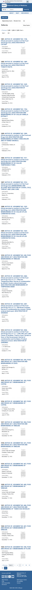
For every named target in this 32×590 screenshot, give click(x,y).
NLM (11, 588)
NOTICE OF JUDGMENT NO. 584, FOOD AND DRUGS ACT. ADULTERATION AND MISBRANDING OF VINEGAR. (16, 424)
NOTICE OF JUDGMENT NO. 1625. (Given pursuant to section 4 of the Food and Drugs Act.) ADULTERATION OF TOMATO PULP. (14, 86)
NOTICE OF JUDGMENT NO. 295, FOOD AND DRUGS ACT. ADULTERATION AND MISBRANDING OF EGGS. (16, 361)
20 (2, 568)
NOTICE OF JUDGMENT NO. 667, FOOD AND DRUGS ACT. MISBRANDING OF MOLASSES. (16, 465)
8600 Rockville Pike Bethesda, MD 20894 (22, 576)
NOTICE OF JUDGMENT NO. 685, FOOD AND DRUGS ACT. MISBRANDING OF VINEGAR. (16, 486)
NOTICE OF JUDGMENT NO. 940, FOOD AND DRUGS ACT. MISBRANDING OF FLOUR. (16, 548)
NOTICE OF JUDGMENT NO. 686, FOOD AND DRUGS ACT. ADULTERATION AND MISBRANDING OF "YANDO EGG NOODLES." (16, 507)
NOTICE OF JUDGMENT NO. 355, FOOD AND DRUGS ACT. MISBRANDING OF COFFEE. (16, 382)
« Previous (4, 30)
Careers (19, 583)
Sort (3, 33)
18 (26, 565)
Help (17, 13)
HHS (16, 588)
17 (23, 565)
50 (9, 33)
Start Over (4, 17)
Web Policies (5, 579)
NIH (13, 588)
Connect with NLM (6, 573)
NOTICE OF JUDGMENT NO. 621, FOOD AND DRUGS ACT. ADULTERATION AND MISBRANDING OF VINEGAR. (16, 444)
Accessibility (20, 581)
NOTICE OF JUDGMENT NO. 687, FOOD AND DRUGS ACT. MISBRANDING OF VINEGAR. (16, 528)
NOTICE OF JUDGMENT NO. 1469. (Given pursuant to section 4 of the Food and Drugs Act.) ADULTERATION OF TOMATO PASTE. (14, 64)
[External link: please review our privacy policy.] (3, 576)
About (11, 13)
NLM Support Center (22, 579)
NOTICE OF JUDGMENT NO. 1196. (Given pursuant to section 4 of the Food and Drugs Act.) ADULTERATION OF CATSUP (14, 41)
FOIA (3, 581)
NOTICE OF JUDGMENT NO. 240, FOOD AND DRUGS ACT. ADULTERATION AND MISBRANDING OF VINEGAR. (16, 257)
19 (29, 565)
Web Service (25, 13)
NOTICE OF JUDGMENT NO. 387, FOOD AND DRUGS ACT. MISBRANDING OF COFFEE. (16, 403)
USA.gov (20, 588)
